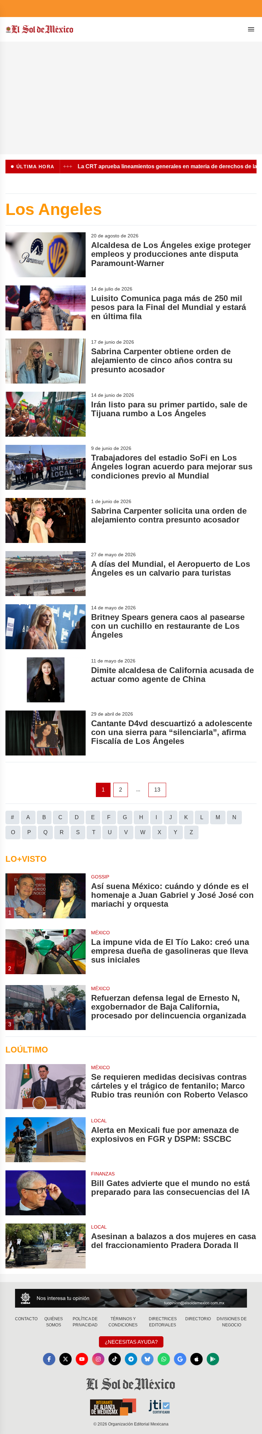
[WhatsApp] (164, 1359)
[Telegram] (131, 1359)
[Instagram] (98, 1359)
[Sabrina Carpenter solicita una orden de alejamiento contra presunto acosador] (45, 520)
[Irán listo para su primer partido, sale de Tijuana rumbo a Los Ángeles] (45, 414)
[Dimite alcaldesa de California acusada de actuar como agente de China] (45, 679)
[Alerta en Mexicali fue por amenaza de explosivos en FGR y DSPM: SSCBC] (45, 1139)
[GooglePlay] (213, 1359)
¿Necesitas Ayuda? (131, 1342)
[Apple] (196, 1359)
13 (157, 790)
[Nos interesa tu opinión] (131, 1298)
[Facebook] (49, 1359)
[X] (65, 1359)
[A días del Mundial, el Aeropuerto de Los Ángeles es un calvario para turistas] (45, 573)
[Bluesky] (147, 1359)
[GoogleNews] (180, 1359)
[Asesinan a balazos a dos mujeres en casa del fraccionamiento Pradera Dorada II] (45, 1245)
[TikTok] (114, 1359)
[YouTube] (82, 1359)
